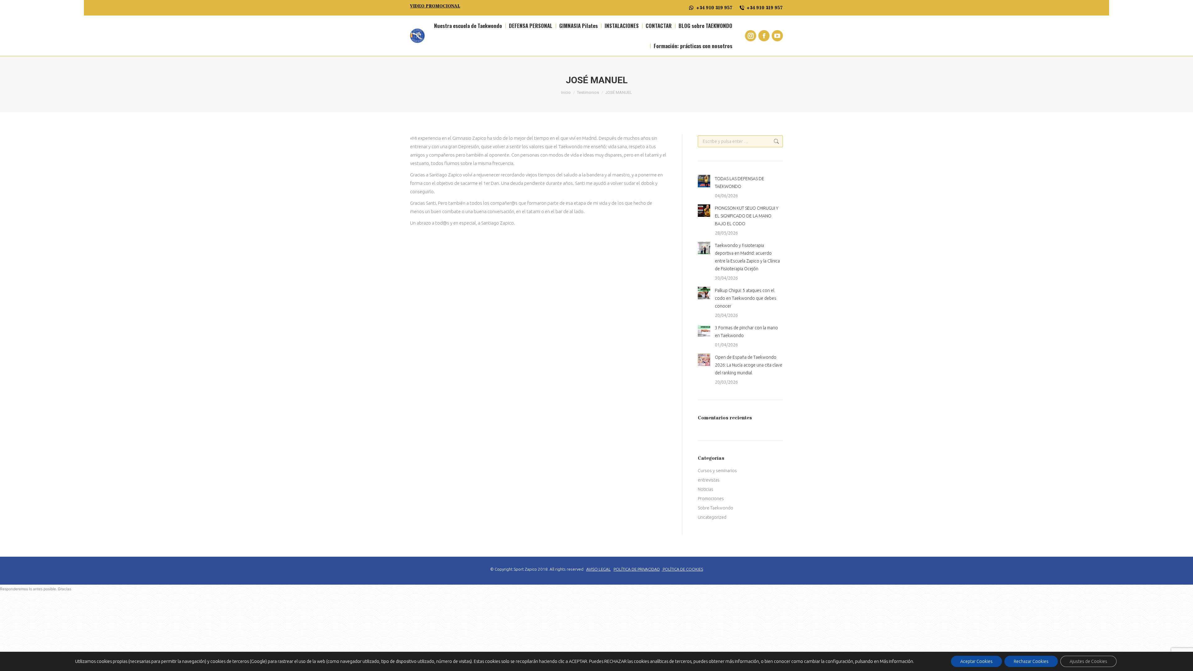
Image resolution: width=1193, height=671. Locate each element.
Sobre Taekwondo (715, 507)
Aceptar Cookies (976, 661)
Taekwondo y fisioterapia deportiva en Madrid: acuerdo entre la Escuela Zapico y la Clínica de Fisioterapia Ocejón (747, 257)
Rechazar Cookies (1031, 661)
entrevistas (709, 479)
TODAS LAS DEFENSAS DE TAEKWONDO (739, 182)
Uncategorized (712, 517)
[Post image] (704, 181)
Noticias (705, 489)
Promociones (711, 498)
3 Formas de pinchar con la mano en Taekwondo (746, 331)
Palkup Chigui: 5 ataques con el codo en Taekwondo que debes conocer (745, 298)
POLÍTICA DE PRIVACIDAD (637, 569)
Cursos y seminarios (717, 470)
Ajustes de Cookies (1088, 661)
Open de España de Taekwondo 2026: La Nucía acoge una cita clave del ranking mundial (748, 365)
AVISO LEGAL (598, 569)
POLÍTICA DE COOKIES (683, 569)
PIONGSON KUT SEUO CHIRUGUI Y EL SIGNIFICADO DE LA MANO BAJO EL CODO (746, 216)
